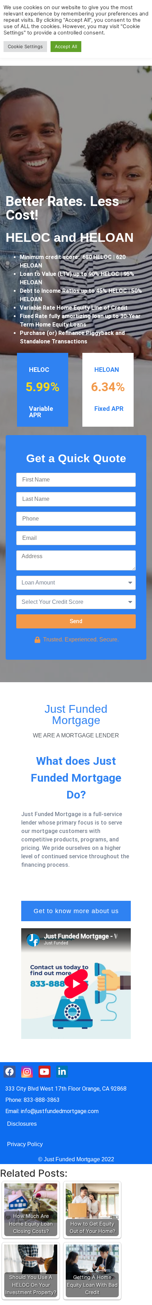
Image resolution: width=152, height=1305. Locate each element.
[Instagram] (27, 1072)
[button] (76, 911)
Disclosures (22, 1124)
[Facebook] (10, 1072)
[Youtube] (45, 1072)
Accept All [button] (66, 46)
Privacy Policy (25, 1144)
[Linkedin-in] (62, 1072)
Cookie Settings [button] (25, 46)
